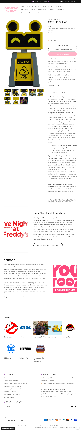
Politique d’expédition (72, 425)
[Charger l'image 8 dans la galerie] (24, 101)
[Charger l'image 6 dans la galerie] (7, 101)
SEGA (20, 337)
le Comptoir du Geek (18, 425)
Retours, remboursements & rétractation (15, 383)
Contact (6, 378)
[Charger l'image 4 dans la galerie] (32, 92)
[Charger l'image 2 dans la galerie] (16, 92)
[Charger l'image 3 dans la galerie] (24, 92)
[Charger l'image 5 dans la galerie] (40, 92)
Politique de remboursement (31, 425)
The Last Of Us (23, 358)
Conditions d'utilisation (10, 391)
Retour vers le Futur (39, 337)
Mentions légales (9, 397)
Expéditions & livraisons (11, 380)
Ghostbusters (8, 337)
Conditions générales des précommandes (16, 389)
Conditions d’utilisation (59, 425)
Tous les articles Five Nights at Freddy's (48, 245)
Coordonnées (62, 427)
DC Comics (7, 358)
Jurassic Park (67, 337)
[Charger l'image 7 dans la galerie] (16, 101)
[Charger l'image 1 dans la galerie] (7, 92)
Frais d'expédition (60, 28)
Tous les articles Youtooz (14, 298)
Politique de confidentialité (12, 394)
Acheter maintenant (63, 54)
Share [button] (51, 196)
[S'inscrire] (30, 406)
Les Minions (52, 337)
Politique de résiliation (71, 427)
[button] (29, 6)
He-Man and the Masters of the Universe (38, 360)
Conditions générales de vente (12, 386)
